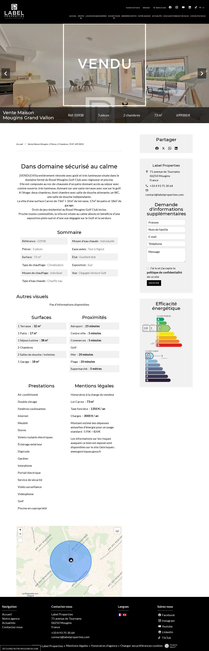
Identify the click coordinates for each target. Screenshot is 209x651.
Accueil (19, 144)
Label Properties (166, 165)
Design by (173, 646)
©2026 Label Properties (47, 646)
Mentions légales (77, 645)
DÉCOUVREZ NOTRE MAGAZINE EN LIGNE (20, 649)
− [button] (20, 534)
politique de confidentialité (164, 272)
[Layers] (117, 531)
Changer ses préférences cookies (141, 645)
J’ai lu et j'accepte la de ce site (164, 272)
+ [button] (20, 529)
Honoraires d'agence (104, 645)
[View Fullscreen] (20, 540)
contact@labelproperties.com (164, 194)
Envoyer (154, 283)
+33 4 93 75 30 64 (161, 185)
